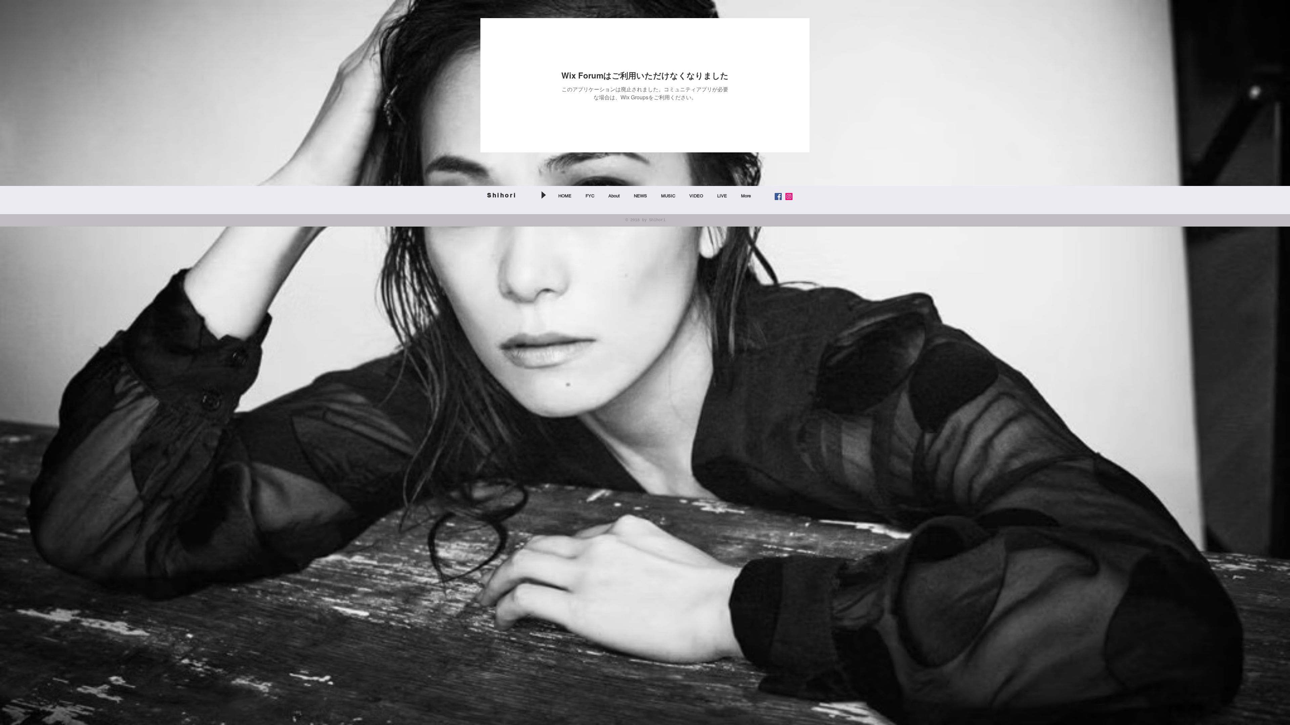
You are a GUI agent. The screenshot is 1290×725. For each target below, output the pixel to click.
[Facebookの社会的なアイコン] (778, 196)
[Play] (543, 195)
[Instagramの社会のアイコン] (788, 196)
